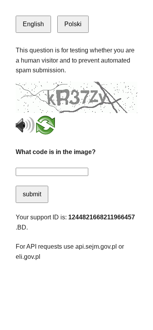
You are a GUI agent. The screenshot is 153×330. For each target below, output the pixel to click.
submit (32, 194)
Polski (73, 24)
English (33, 24)
